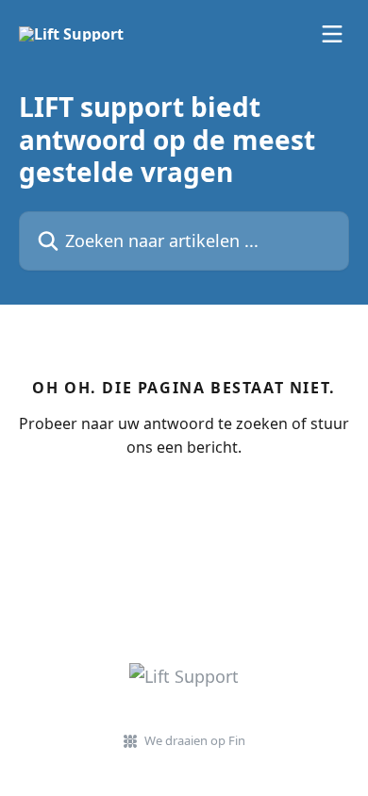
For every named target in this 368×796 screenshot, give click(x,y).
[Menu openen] (332, 34)
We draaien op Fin (194, 740)
